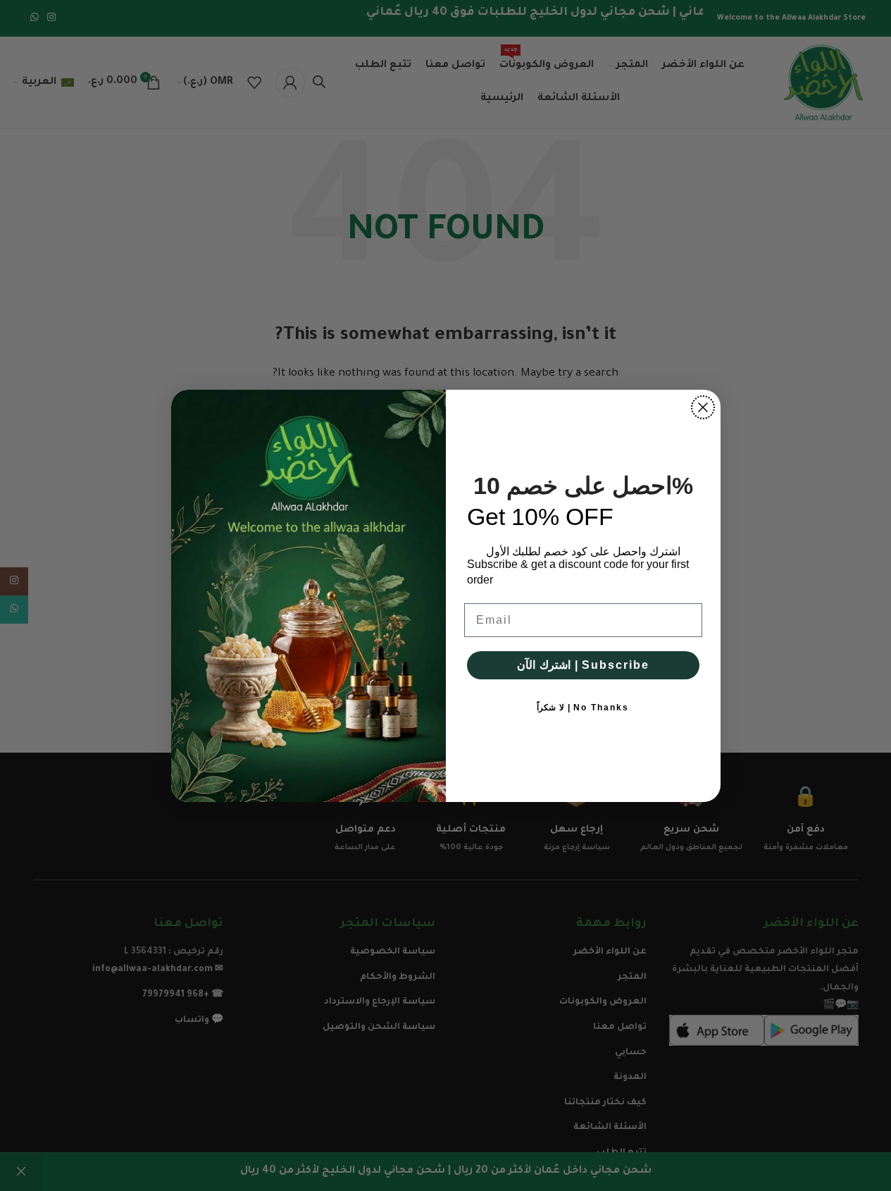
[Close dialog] (703, 407)
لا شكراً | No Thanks (583, 707)
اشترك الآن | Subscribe (583, 665)
